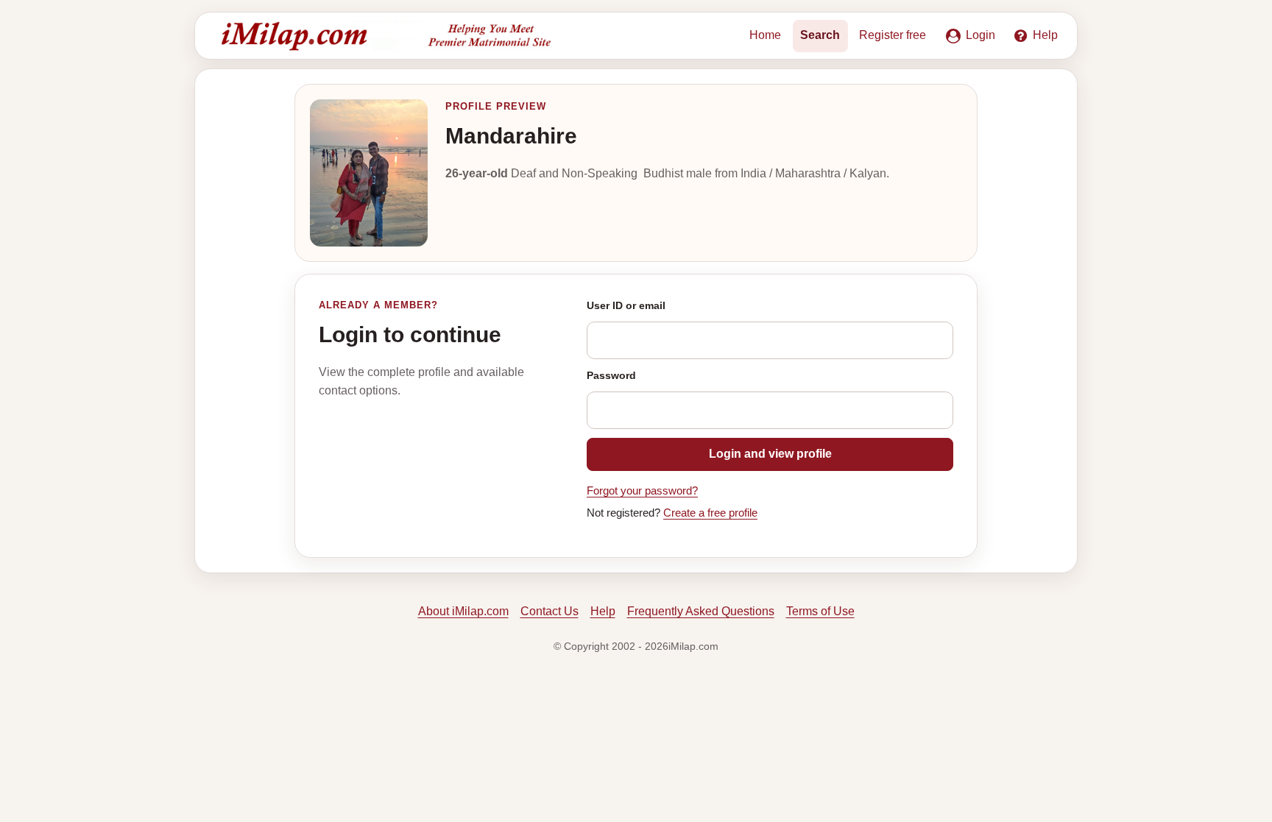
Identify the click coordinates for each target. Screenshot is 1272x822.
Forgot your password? (642, 491)
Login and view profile (770, 453)
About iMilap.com (463, 611)
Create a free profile (710, 513)
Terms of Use (820, 611)
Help (602, 611)
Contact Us (549, 611)
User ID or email (626, 305)
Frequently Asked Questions (700, 611)
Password (611, 375)
